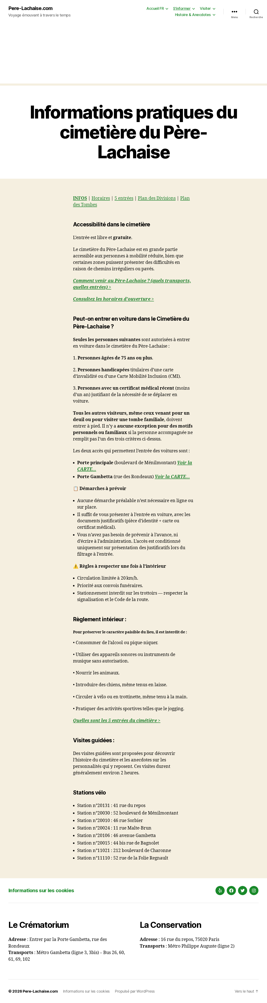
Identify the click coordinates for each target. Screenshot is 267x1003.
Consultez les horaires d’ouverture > (113, 299)
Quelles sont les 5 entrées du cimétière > (116, 721)
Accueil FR (155, 8)
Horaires (101, 198)
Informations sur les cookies (41, 890)
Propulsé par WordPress (135, 991)
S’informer (181, 8)
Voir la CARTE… (172, 477)
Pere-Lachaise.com (30, 8)
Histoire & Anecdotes (193, 14)
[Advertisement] (133, 54)
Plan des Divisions (157, 198)
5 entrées (124, 198)
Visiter (205, 8)
